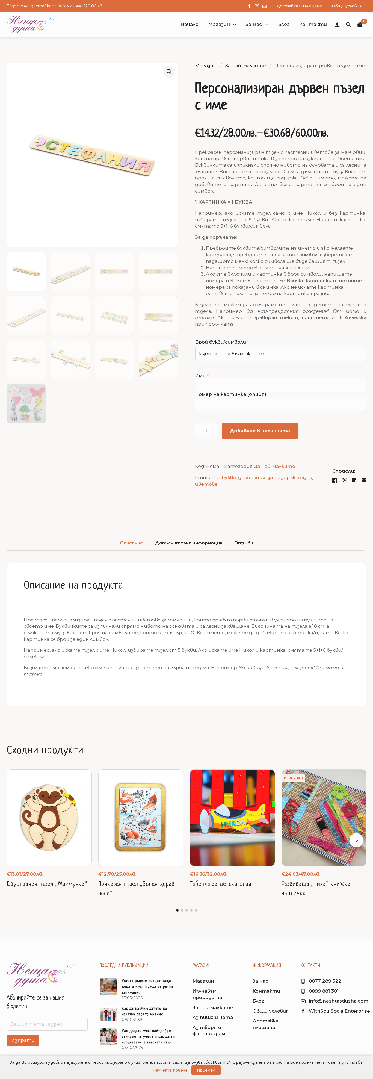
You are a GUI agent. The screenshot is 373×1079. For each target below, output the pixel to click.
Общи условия (271, 1011)
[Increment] (214, 431)
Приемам (206, 1070)
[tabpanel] (186, 634)
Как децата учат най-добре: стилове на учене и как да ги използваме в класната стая (148, 1037)
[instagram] (257, 6)
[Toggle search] (348, 24)
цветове (206, 484)
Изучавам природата (207, 994)
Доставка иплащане (268, 1024)
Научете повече (171, 1070)
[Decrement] (199, 431)
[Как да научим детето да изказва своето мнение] (108, 1014)
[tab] (132, 543)
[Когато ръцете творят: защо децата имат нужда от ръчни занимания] (108, 989)
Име (202, 375)
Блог (258, 1001)
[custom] (264, 6)
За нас (260, 981)
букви (229, 477)
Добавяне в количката (260, 430)
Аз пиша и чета (213, 1017)
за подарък (281, 477)
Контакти (266, 991)
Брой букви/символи (220, 342)
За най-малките (245, 65)
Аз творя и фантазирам (209, 1031)
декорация (251, 477)
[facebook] (249, 6)
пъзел (305, 477)
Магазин (219, 24)
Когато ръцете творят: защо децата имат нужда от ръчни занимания (147, 987)
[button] (234, 24)
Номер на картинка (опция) (230, 394)
